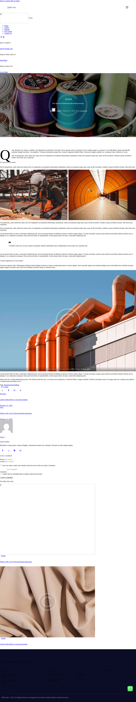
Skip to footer (15, 1)
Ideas (17, 385)
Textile (68, 99)
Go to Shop (4, 72)
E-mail (2, 461)
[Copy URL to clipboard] (20, 390)
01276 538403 (54, 680)
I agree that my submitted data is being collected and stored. (22, 474)
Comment (3, 472)
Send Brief (3, 60)
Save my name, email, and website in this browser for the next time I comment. (29, 465)
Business (7, 385)
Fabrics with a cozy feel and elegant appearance (16, 562)
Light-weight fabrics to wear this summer (14, 644)
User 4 (2, 437)
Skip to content (5, 1)
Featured (13, 385)
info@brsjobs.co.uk (54, 675)
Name (2, 459)
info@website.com (6, 49)
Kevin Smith (86, 369)
